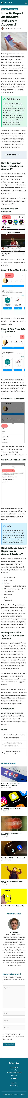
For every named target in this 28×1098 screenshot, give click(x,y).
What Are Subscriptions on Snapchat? (10, 809)
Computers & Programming (14, 1072)
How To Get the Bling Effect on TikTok (12, 882)
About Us (14, 1083)
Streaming (14, 1075)
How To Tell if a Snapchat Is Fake (12, 906)
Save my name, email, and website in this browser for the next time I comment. (13, 1036)
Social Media (13, 9)
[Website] (14, 1028)
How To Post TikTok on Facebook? (13, 858)
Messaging (14, 1070)
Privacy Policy (14, 1085)
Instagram (5, 9)
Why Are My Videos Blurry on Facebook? (11, 833)
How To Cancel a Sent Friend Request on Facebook (11, 784)
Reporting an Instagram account (12, 713)
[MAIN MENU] (26, 3)
